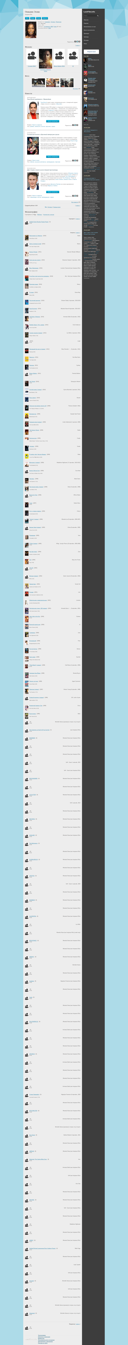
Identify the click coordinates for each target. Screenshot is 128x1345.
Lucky (69, 174)
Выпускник (91, 98)
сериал (53, 126)
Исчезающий (32, 640)
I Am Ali (31, 568)
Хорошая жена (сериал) (35, 422)
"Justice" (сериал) (34, 519)
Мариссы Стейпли (52, 185)
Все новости (74, 202)
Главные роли (56, 207)
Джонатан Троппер (55, 184)
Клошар (31, 592)
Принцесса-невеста (93, 104)
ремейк (32, 126)
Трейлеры (86, 37)
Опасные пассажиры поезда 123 (37, 405)
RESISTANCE (33, 940)
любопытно (37, 126)
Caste (30, 997)
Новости (86, 20)
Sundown (31, 981)
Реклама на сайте (42, 1343)
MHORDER (32, 738)
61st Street (32, 1135)
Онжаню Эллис (68, 179)
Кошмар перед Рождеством (92, 79)
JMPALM (31, 1151)
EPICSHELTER (33, 1110)
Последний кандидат (34, 300)
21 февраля (47, 26)
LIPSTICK (31, 875)
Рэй (30, 559)
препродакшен (50, 162)
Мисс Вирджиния (33, 268)
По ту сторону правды (35, 511)
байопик (32, 162)
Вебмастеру (41, 1338)
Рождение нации (33, 284)
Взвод (89, 65)
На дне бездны (33, 649)
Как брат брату (33, 551)
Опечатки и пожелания (44, 1337)
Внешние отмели (73, 173)
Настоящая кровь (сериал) (36, 487)
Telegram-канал (91, 51)
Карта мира (32, 657)
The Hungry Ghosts (34, 430)
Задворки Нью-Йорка (34, 673)
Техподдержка (42, 1335)
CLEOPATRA (32, 916)
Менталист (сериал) (34, 462)
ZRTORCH (32, 1054)
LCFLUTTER (32, 794)
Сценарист (47, 22)
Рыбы (55, 26)
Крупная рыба (91, 85)
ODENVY (31, 956)
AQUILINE (32, 835)
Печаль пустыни (33, 681)
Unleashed (32, 1313)
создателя (51, 110)
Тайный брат (32, 584)
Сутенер (31, 292)
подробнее (86, 172)
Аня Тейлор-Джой (70, 176)
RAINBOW (32, 900)
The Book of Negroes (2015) (45, 70)
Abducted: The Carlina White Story (38, 1159)
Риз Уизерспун (66, 178)
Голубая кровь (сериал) (35, 389)
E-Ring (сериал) (33, 543)
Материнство (32, 414)
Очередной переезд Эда (35, 705)
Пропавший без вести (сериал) (37, 349)
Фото (85, 43)
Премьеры (86, 33)
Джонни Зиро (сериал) (35, 527)
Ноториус (31, 446)
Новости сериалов (37, 125)
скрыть (78, 45)
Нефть (90, 58)
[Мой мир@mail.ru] (77, 125)
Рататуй (90, 91)
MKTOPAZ (32, 819)
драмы (92, 219)
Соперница (32, 632)
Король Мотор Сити (34, 470)
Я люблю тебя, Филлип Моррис (37, 454)
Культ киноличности (89, 30)
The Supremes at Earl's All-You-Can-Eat (39, 730)
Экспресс (31, 478)
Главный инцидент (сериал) (36, 697)
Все (46, 207)
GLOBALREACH (33, 859)
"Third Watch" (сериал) (35, 665)
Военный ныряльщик (34, 624)
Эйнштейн (58, 104)
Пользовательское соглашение (46, 1340)
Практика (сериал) (34, 689)
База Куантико (33, 308)
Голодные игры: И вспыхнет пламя (93, 111)
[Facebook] (73, 125)
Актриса (53, 22)
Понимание (32, 535)
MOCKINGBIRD (33, 778)
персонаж (48, 126)
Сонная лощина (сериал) (35, 333)
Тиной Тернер (92, 215)
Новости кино (35, 160)
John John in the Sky (34, 616)
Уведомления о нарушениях (45, 1341)
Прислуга (31, 357)
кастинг (43, 126)
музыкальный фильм (40, 162)
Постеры (86, 40)
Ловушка (31, 365)
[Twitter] (75, 125)
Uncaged (31, 1280)
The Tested (32, 381)
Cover (30, 503)
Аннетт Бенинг (59, 179)
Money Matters (33, 373)
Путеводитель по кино (90, 26)
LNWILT (31, 1240)
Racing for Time (33, 495)
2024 (49, 28)
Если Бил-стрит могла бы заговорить (39, 276)
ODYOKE (31, 1199)
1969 (51, 26)
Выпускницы (32, 713)
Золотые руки (33, 438)
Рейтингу (39, 214)
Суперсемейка (92, 71)
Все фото (75, 88)
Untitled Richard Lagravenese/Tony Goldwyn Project (42, 1248)
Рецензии (86, 23)
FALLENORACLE (33, 1021)
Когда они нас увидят (35, 260)
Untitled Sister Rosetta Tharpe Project (39, 221)
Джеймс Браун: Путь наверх (36, 324)
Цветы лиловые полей (35, 243)
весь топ (86, 124)
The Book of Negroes (34, 316)
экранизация (33, 197)
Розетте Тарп (74, 140)
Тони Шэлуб (44, 102)
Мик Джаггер (90, 225)
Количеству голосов (48, 214)
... (95, 170)
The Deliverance (33, 843)
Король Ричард (33, 252)
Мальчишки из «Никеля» (35, 235)
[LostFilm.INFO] (64, 4)
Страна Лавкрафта (34, 1094)
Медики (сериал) (33, 576)
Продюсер (58, 22)
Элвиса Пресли (92, 214)
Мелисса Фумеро (91, 169)
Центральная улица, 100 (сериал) (38, 608)
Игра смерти (32, 397)
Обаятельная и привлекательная (38, 600)
